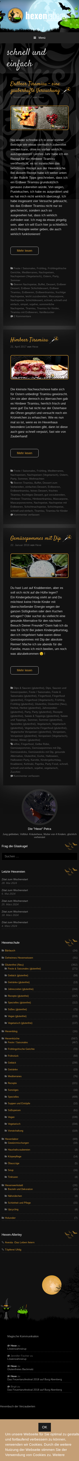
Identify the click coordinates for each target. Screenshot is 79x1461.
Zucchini (15, 771)
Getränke (13, 1069)
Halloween (52, 755)
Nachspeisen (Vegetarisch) (26, 276)
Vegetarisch (44, 723)
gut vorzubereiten (54, 494)
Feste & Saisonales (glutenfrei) (24, 968)
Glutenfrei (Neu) (57, 703)
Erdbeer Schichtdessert (34, 288)
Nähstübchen (15, 1196)
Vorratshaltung (15, 1130)
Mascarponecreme (21, 502)
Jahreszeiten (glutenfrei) (20, 989)
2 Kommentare (22, 316)
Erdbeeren (28, 292)
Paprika (39, 763)
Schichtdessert (34, 300)
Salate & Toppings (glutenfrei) (42, 715)
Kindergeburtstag (51, 759)
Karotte (35, 759)
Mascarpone (56, 296)
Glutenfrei (40, 703)
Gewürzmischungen (18, 1142)
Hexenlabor (11, 1139)
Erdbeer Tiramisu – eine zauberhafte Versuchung (35, 87)
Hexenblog (11, 1031)
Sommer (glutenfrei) (50, 719)
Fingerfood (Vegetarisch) (39, 699)
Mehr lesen (24, 250)
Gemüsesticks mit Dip (40, 751)
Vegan (11, 1117)
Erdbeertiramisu (45, 292)
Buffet (41, 284)
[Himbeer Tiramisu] (39, 378)
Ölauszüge (13, 1163)
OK (44, 1427)
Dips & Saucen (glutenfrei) (29, 687)
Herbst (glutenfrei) (30, 707)
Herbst (14, 707)
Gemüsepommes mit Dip (35, 538)
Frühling (41, 268)
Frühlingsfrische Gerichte (21, 1049)
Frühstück (13, 1055)
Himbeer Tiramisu (29, 340)
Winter (14, 739)
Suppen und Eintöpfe (19, 1103)
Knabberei (16, 763)
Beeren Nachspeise (25, 284)
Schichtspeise (55, 506)
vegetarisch (51, 767)
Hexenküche (12, 1038)
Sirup (10, 1170)
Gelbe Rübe (42, 743)
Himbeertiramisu (42, 498)
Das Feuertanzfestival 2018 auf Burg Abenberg (34, 1379)
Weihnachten (36, 478)
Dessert (50, 284)
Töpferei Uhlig (13, 1249)
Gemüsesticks (18, 751)
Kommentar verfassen (27, 514)
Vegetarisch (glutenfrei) (20, 1023)
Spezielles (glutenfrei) (23, 723)
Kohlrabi (28, 763)
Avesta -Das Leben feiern (20, 1242)
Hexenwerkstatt (14, 1185)
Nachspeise (17, 300)
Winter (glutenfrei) (29, 739)
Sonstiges (13, 1090)
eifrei (16, 743)
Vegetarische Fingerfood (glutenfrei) (46, 727)
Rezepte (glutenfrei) (18, 996)
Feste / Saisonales (24, 268)
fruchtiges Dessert (32, 494)
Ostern (47, 276)
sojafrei (33, 304)
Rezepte (12, 1083)
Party (55, 276)
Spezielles (13, 1096)
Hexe (14, 1345)
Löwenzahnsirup (16, 1348)
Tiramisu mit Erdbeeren (24, 312)
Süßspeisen (14, 1110)
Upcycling (13, 1209)
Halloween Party (19, 759)
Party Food (51, 763)
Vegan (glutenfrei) (17, 1016)
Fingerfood (44, 695)
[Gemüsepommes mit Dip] (39, 577)
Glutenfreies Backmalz (20, 1369)
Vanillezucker (46, 312)
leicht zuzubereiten (36, 296)
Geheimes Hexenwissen (19, 957)
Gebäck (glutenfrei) (18, 975)
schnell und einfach (21, 510)
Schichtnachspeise (35, 506)
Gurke (40, 755)
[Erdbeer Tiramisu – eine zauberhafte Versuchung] (39, 129)
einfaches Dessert (35, 486)
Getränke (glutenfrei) (19, 982)
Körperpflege (14, 1156)
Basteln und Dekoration (20, 1189)
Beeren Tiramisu (23, 482)
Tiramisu (30, 308)
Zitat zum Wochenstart (15, 879)
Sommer (15, 280)
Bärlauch (10, 950)
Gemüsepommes (20, 747)
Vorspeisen (59, 731)
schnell (48, 300)
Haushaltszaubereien (19, 1149)
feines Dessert (38, 490)
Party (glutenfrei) (41, 711)
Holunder (10, 1218)
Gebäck (12, 1062)
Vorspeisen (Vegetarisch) (52, 735)
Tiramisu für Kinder (48, 308)
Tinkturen (13, 1177)
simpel (24, 304)
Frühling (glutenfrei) (21, 703)
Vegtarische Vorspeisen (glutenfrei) (30, 731)
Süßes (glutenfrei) (17, 1009)
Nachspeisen (46, 272)
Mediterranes (29, 272)
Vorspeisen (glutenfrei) (23, 735)
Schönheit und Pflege (19, 1202)
